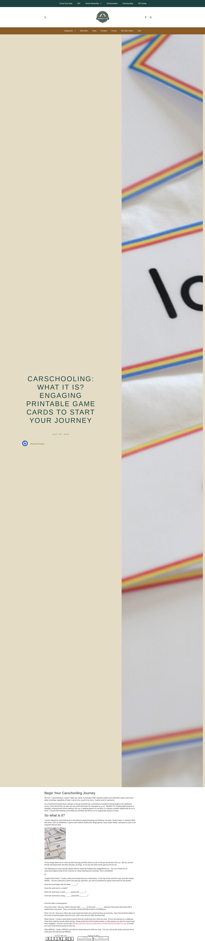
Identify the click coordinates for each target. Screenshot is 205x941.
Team (94, 31)
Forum (114, 31)
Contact (104, 31)
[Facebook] (145, 17)
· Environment (111, 3)
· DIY (78, 3)
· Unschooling (127, 3)
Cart (139, 31)
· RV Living (141, 3)
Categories (68, 31)
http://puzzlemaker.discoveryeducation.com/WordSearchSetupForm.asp (99, 923)
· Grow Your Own (65, 3)
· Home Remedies (92, 3)
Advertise (84, 31)
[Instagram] (150, 17)
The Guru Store (127, 31)
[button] (45, 18)
